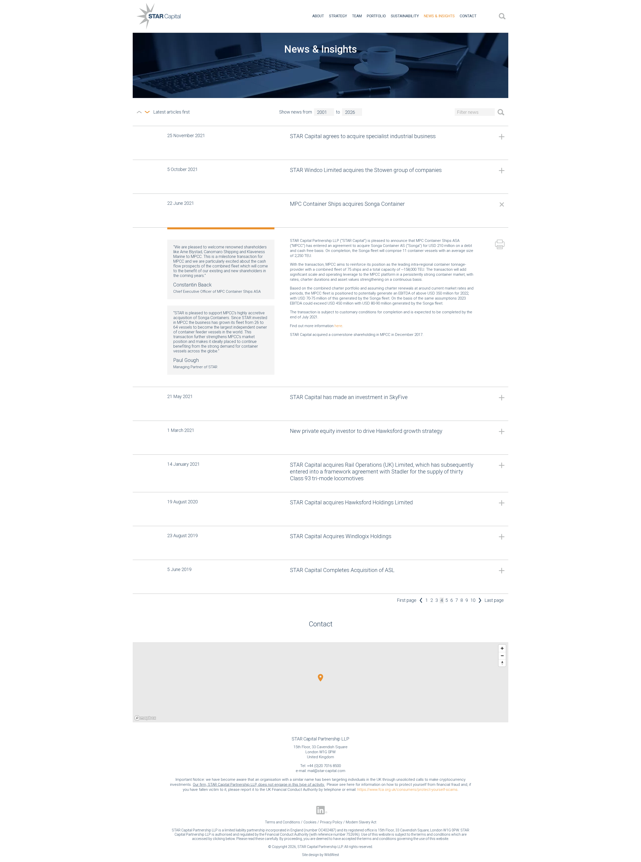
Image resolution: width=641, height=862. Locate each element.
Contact (468, 16)
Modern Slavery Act (361, 822)
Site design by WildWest (320, 855)
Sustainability (405, 16)
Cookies (309, 822)
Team (357, 16)
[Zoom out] (502, 655)
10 (472, 600)
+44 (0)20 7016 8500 (324, 765)
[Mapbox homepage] (145, 718)
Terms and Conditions (282, 822)
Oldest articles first (139, 112)
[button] (320, 677)
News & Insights (439, 16)
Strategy (338, 16)
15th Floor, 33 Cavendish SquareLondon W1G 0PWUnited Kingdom (320, 752)
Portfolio (376, 16)
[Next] (480, 601)
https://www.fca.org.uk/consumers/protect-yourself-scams (407, 789)
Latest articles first (147, 112)
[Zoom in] (502, 648)
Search (502, 16)
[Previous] (421, 601)
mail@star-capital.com (326, 771)
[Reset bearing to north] (502, 662)
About (318, 16)
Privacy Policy (331, 822)
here (338, 326)
